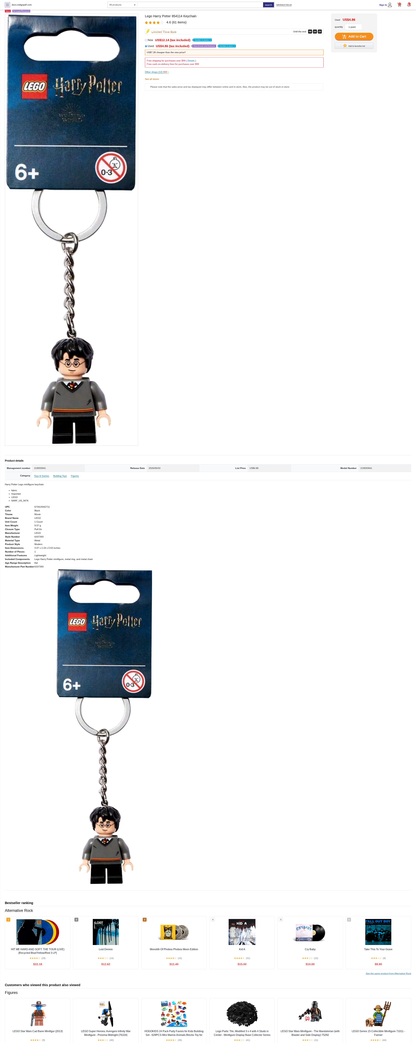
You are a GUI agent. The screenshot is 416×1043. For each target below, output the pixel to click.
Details (191, 60)
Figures (75, 476)
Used (191, 46)
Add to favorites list (356, 46)
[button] (409, 4)
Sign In (383, 5)
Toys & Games (41, 476)
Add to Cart (357, 36)
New (179, 40)
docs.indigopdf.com (22, 4)
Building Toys (60, 476)
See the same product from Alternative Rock (388, 973)
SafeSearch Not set (284, 5)
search (268, 5)
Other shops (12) (157, 72)
